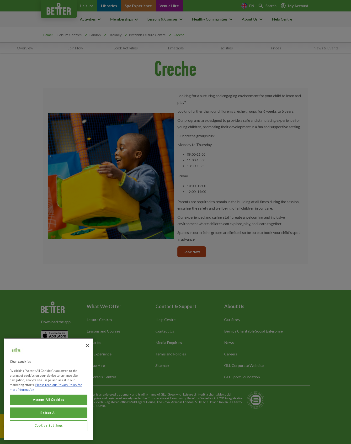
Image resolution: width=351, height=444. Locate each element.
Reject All (48, 412)
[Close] (87, 345)
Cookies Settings (48, 425)
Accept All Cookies (48, 400)
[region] (48, 389)
